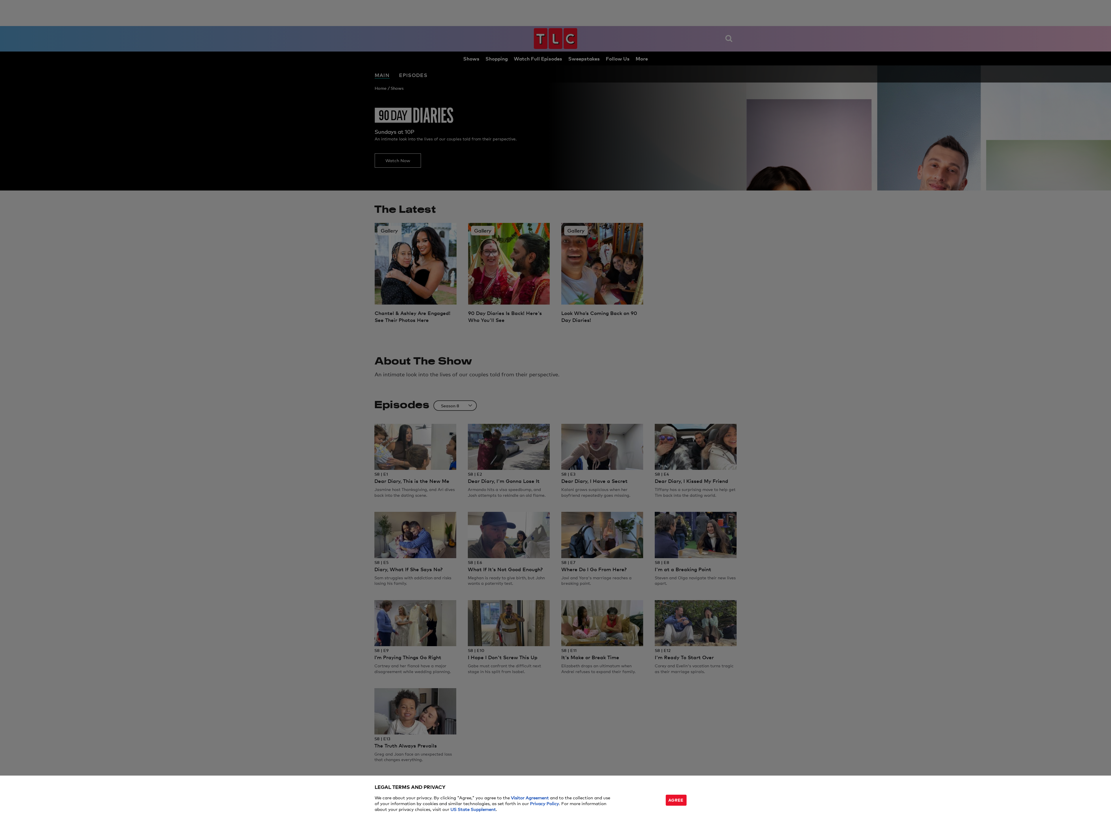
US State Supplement (473, 809)
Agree (675, 800)
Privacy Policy (544, 803)
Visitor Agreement (530, 797)
